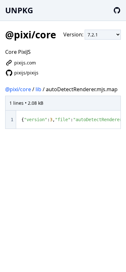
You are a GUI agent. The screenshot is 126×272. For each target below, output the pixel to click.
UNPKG (19, 10)
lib (38, 89)
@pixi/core (18, 89)
